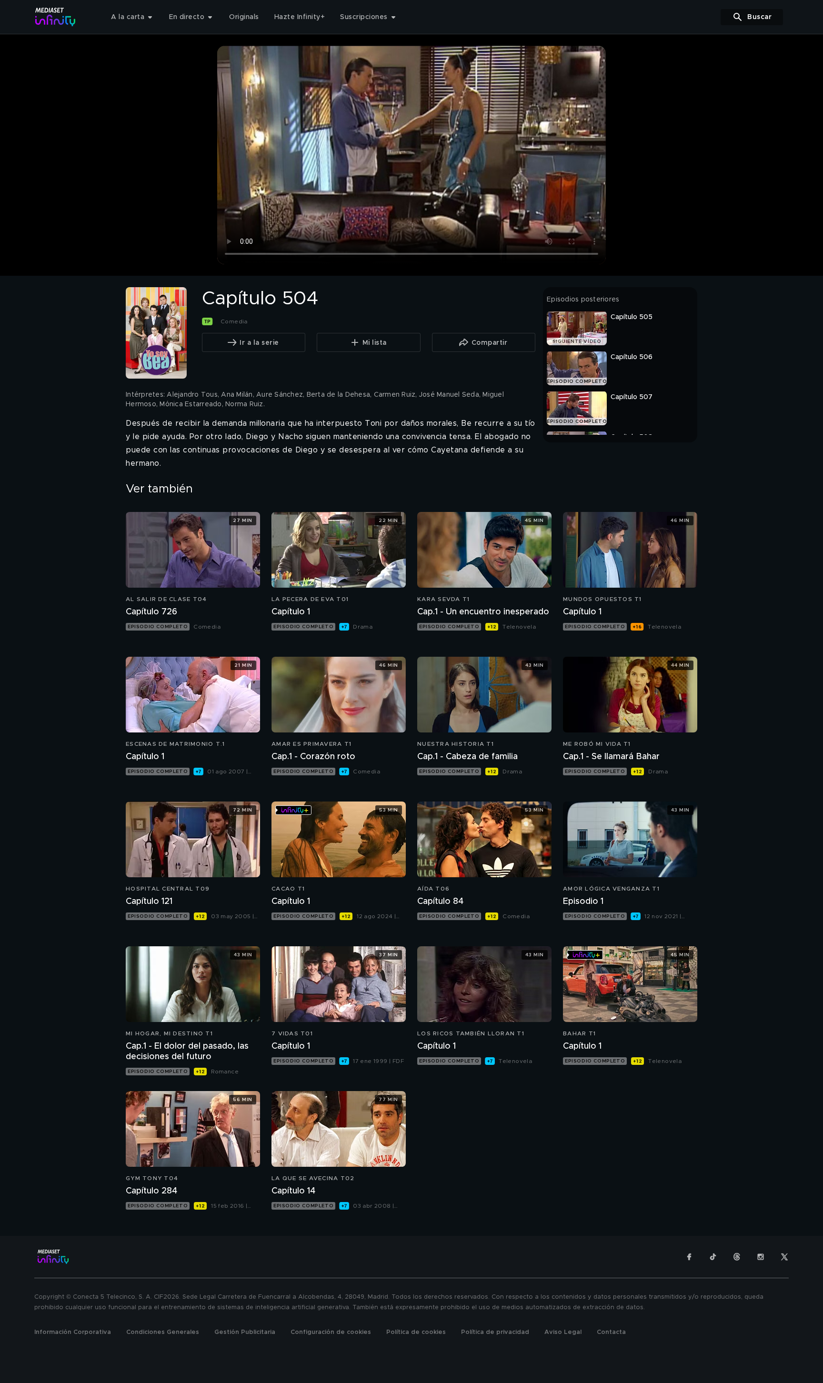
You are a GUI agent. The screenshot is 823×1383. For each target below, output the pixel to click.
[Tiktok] (713, 1257)
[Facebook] (689, 1257)
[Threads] (737, 1257)
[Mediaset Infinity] (55, 17)
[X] (784, 1257)
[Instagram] (760, 1257)
